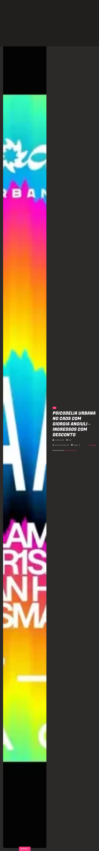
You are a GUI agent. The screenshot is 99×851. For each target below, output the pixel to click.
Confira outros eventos (70, 450)
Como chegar (92, 445)
